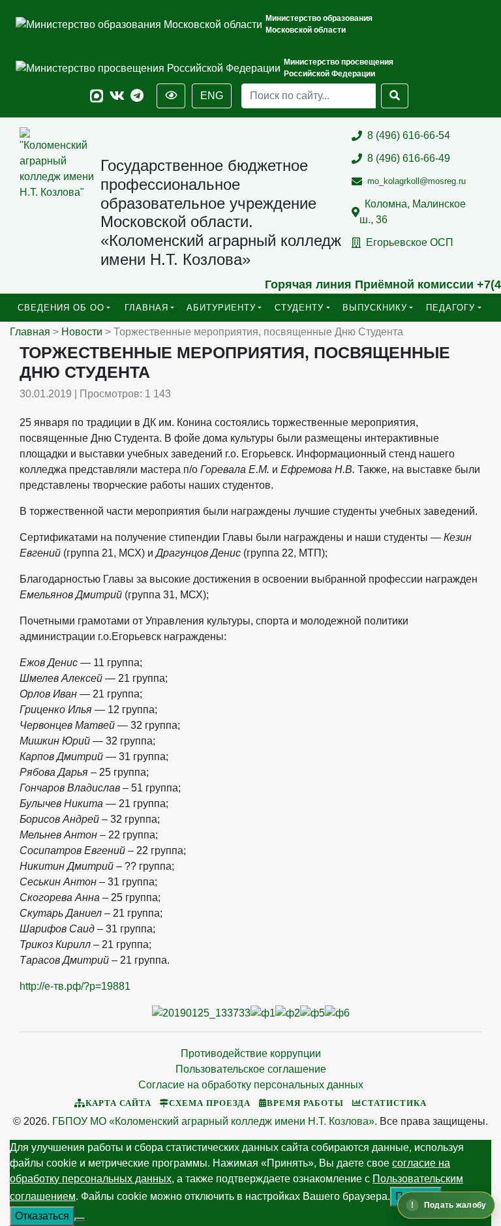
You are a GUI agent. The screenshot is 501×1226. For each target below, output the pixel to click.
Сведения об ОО (61, 308)
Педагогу (450, 308)
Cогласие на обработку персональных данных (250, 1084)
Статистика (394, 1103)
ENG (211, 95)
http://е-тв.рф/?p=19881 (75, 986)
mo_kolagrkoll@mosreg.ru (416, 181)
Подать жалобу (455, 1205)
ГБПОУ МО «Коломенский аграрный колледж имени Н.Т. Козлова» (213, 1121)
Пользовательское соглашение (250, 1069)
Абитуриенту (221, 308)
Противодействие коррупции (251, 1053)
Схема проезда (209, 1103)
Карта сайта (118, 1103)
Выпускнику (374, 308)
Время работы (305, 1103)
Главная (146, 308)
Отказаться (42, 1215)
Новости (81, 331)
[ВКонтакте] (117, 96)
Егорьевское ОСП (409, 242)
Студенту (299, 308)
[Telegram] (137, 96)
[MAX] (96, 96)
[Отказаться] (79, 1219)
